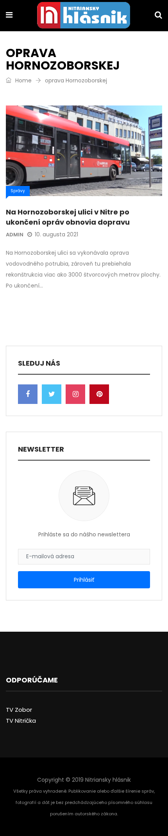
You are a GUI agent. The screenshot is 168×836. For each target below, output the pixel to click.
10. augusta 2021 (56, 234)
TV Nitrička (21, 720)
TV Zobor (19, 710)
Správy (18, 191)
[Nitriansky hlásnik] (83, 16)
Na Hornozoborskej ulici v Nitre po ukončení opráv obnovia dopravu (68, 217)
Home (23, 80)
